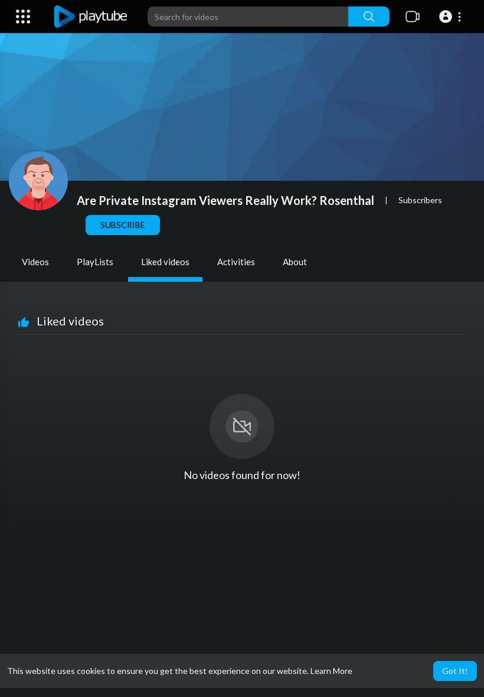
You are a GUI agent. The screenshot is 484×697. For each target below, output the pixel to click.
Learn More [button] (331, 671)
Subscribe (122, 225)
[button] (452, 16)
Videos (35, 261)
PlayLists (95, 261)
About (295, 261)
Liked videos (165, 261)
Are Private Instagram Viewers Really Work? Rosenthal (225, 200)
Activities (236, 261)
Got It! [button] (455, 671)
